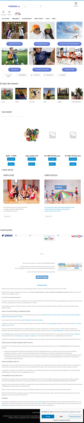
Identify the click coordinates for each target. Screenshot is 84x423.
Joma (72, 339)
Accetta (48, 416)
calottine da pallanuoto (58, 330)
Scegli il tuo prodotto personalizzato (69, 44)
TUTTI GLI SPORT (5, 18)
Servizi (53, 18)
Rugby (12, 316)
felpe (6, 336)
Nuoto (73, 315)
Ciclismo (59, 315)
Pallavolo (4, 316)
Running (8, 316)
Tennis (15, 316)
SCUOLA (47, 18)
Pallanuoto (77, 315)
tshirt (68, 334)
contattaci (4, 405)
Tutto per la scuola (69, 69)
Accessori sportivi (27, 18)
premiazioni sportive (38, 320)
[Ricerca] (40, 6)
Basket (45, 315)
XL (76, 323)
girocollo (20, 336)
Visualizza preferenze (75, 416)
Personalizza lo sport (42, 44)
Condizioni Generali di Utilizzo (38, 412)
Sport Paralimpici (27, 320)
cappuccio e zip (34, 336)
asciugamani (53, 323)
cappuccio (27, 336)
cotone (72, 334)
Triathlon (20, 316)
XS (70, 323)
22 (7, 325)
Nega (61, 416)
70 (11, 325)
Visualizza (11, 164)
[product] (11, 134)
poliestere (77, 334)
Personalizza (11, 159)
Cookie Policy (55, 420)
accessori (39, 401)
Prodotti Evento (38, 18)
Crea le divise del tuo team (42, 69)
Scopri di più (7, 216)
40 (9, 325)
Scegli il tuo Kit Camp (14, 44)
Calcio (55, 315)
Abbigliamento (15, 18)
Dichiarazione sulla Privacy (64, 420)
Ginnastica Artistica (66, 315)
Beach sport (50, 315)
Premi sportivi (14, 69)
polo (3, 336)
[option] (8, 75)
